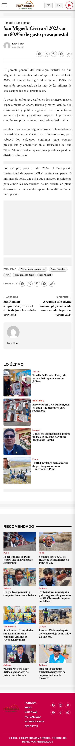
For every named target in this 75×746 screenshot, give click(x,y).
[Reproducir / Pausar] (69, 5)
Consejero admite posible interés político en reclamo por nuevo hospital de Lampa (51, 437)
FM (59, 5)
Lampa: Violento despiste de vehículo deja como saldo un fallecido (55, 633)
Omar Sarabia (58, 269)
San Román (23, 22)
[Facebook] (39, 54)
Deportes (31, 726)
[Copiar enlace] (69, 54)
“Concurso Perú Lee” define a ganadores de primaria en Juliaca (16, 672)
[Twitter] (47, 54)
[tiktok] (60, 712)
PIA (7, 275)
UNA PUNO (38, 401)
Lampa (36, 430)
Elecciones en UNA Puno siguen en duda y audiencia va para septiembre (50, 407)
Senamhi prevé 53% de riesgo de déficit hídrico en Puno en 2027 (54, 560)
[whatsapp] (68, 712)
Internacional (35, 721)
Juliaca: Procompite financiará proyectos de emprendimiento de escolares (52, 673)
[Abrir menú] (4, 5)
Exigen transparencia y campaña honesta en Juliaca (19, 593)
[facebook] (53, 705)
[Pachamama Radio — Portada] (25, 5)
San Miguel (45, 275)
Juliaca (36, 372)
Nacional (31, 712)
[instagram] (60, 705)
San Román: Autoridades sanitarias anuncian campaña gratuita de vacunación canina (18, 634)
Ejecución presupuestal (33, 269)
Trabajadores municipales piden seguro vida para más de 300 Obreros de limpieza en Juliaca (55, 596)
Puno (35, 459)
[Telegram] (61, 54)
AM (48, 5)
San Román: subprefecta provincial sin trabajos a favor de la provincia (19, 308)
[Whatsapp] (54, 54)
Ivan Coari (18, 43)
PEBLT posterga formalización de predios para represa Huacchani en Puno (50, 466)
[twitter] (68, 705)
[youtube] (53, 712)
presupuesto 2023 (24, 275)
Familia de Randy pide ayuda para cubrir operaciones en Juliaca (49, 378)
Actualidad (33, 716)
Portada (8, 22)
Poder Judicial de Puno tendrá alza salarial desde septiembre (18, 560)
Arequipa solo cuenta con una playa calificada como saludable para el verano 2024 (56, 308)
